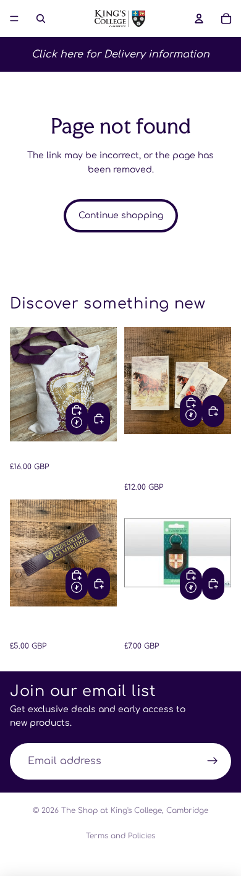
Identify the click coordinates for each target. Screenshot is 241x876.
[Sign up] (213, 762)
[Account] (199, 18)
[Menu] (14, 18)
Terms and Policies (120, 835)
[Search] (40, 18)
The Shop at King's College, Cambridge (134, 810)
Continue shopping (120, 215)
